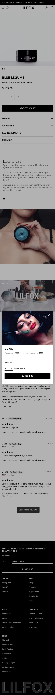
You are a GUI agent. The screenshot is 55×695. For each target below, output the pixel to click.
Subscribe (27, 376)
